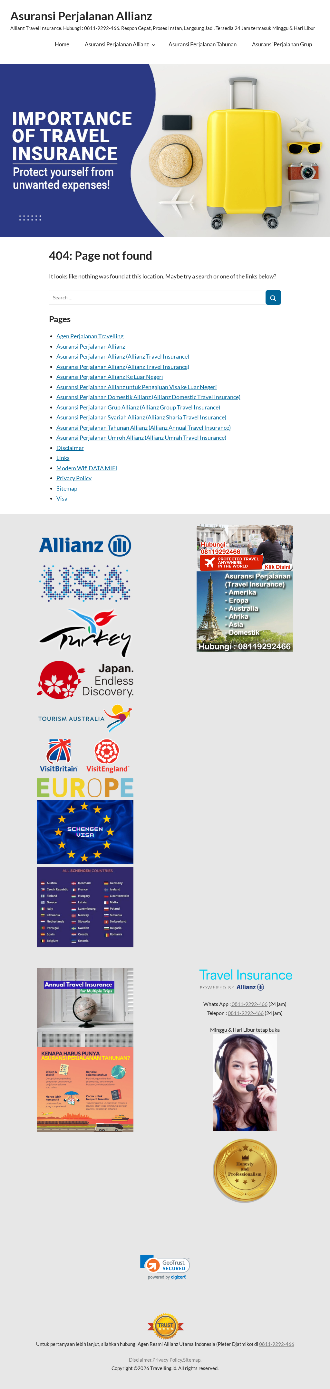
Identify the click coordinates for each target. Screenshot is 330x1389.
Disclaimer (70, 447)
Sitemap (66, 488)
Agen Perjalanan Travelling (89, 336)
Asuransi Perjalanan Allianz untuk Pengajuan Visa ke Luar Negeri (136, 386)
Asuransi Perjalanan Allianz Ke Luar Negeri (109, 376)
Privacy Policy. (167, 1360)
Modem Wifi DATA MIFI (86, 468)
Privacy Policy (74, 478)
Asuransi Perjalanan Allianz (81, 16)
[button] (165, 1267)
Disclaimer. (140, 1360)
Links (63, 457)
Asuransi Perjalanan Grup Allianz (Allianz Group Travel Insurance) (138, 407)
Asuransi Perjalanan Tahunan (203, 44)
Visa (61, 498)
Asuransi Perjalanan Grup (282, 44)
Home (62, 44)
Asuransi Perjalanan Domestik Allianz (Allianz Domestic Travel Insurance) (148, 396)
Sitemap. (192, 1360)
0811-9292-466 (249, 1004)
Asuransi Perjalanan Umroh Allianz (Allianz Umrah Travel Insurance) (141, 437)
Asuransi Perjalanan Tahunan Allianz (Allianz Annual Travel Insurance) (143, 427)
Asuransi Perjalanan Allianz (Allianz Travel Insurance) (122, 356)
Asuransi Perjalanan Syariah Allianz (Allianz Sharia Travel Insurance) (141, 417)
